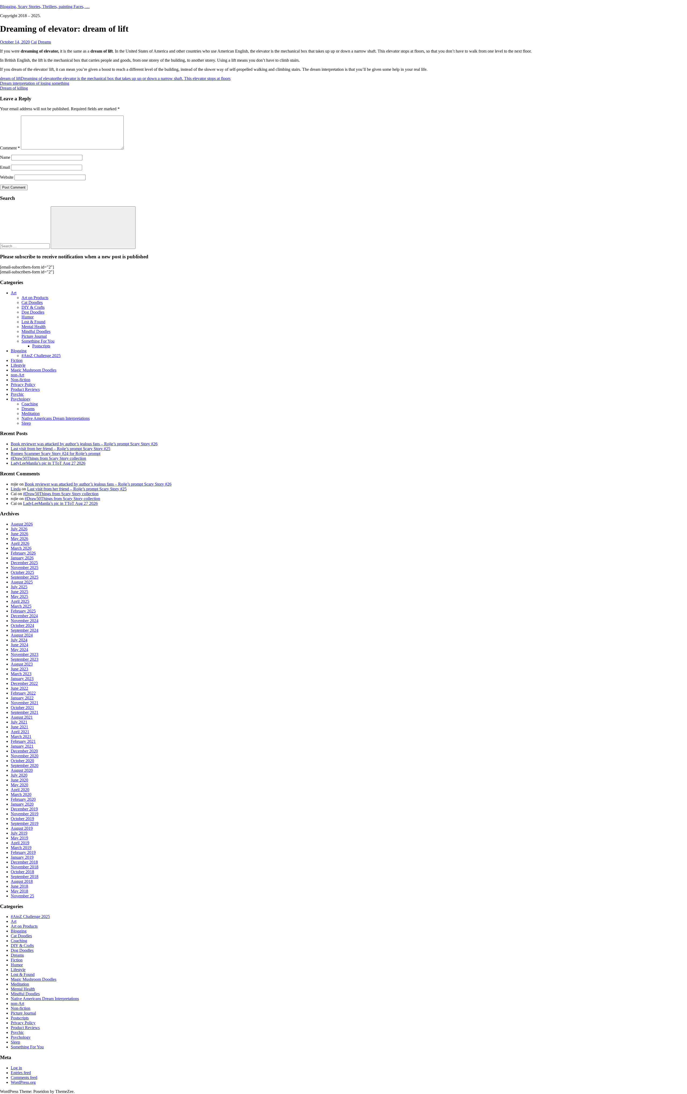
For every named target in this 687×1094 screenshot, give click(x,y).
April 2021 (20, 731)
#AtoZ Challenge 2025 (41, 355)
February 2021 (23, 741)
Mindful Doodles (35, 331)
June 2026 (19, 533)
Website (6, 177)
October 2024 (22, 625)
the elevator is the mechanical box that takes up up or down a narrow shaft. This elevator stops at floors (144, 78)
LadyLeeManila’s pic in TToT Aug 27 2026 (48, 463)
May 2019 (19, 838)
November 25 (22, 896)
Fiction (17, 360)
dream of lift (10, 78)
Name (5, 157)
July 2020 (19, 775)
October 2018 (22, 871)
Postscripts (41, 346)
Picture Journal (34, 336)
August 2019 (22, 828)
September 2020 (24, 765)
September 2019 (24, 823)
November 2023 (24, 654)
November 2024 (24, 620)
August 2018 (22, 881)
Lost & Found (33, 322)
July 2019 (19, 833)
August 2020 (22, 770)
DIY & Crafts (33, 307)
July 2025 (19, 587)
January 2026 (22, 558)
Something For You (37, 341)
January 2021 (22, 746)
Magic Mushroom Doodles (33, 370)
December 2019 (24, 809)
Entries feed (21, 1072)
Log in (16, 1068)
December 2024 (24, 616)
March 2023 (21, 673)
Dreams (44, 42)
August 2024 (22, 635)
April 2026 (20, 543)
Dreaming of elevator (39, 78)
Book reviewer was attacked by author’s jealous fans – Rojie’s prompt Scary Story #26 (84, 444)
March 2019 (21, 847)
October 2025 (22, 572)
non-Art (17, 375)
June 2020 (19, 780)
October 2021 (22, 707)
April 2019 (20, 842)
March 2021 (21, 736)
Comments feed (24, 1077)
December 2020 (24, 751)
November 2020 (24, 756)
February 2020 (23, 799)
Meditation (30, 413)
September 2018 (24, 876)
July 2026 (19, 529)
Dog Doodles (32, 312)
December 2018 (24, 862)
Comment (10, 148)
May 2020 (19, 785)
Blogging (19, 350)
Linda (16, 489)
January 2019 (22, 857)
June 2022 (19, 688)
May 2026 (19, 538)
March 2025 (21, 606)
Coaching (29, 404)
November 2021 (24, 702)
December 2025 (24, 562)
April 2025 (20, 601)
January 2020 (22, 804)
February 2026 (23, 553)
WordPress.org (23, 1082)
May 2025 (19, 596)
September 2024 (24, 630)
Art (13, 293)
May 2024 (19, 649)
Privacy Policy (23, 384)
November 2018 (24, 867)
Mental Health (33, 326)
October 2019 (22, 818)
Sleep (26, 423)
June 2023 (19, 669)
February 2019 (23, 852)
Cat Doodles (32, 302)
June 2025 (19, 591)
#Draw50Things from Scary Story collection (48, 458)
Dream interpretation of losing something (34, 83)
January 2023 (22, 678)
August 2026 (22, 524)
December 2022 (24, 683)
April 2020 (20, 789)
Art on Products (34, 297)
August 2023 (22, 664)
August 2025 (22, 582)
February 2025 (23, 611)
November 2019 (24, 814)
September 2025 (24, 577)
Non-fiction (20, 379)
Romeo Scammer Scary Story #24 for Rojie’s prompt (55, 453)
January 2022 (22, 698)
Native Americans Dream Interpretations (55, 418)
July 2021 (19, 722)
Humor (27, 317)
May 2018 (19, 891)
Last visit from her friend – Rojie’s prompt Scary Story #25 (60, 448)
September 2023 (24, 659)
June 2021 (19, 727)
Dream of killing (14, 88)
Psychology (21, 399)
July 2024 (19, 640)
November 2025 (24, 567)
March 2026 (21, 548)
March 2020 (21, 794)
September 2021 (24, 712)
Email (5, 167)
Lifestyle (18, 365)
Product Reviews (25, 389)
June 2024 (19, 645)
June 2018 (19, 886)
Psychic (17, 394)
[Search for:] (25, 246)
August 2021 (22, 717)
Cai (34, 42)
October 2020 (22, 760)
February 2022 (23, 693)
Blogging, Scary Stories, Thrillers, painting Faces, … (45, 6)
